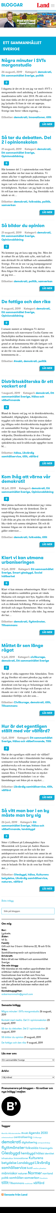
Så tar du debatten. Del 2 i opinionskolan (26, 140)
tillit (48, 117)
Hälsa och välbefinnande (28, 741)
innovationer (37, 117)
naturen (6, 881)
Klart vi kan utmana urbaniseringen (22, 560)
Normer (35, 1172)
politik (40, 75)
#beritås (4, 1133)
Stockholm (44, 1178)
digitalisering (29, 1142)
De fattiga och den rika (25, 301)
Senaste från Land (15, 1194)
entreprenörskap (44, 1143)
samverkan (8, 205)
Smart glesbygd (23, 572)
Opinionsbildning (12, 156)
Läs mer (47, 124)
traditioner (29, 1184)
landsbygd (28, 829)
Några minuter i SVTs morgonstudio (23, 62)
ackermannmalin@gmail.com (17, 994)
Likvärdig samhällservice (17, 454)
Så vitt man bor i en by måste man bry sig (25, 813)
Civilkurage (21, 702)
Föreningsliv (46, 1148)
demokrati (44, 72)
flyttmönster (37, 621)
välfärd (33, 456)
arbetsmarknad (7, 1137)
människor (9, 1173)
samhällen (16, 1178)
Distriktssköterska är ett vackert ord (27, 383)
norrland (47, 1173)
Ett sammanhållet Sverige (17, 75)
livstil (30, 1168)
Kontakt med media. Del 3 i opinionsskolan (24, 1020)
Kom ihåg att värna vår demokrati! (25, 479)
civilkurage (37, 657)
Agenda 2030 (38, 1133)
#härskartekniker (14, 1133)
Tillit (48, 741)
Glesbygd (20, 874)
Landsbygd (25, 1162)
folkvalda (35, 201)
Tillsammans (9, 625)
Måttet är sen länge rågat (22, 647)
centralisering (23, 1137)
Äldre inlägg (7, 900)
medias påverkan (39, 1168)
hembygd (28, 1153)
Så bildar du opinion (23, 225)
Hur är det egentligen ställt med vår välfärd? (25, 728)
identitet (49, 1153)
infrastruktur (7, 1158)
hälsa (17, 452)
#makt (18, 361)
